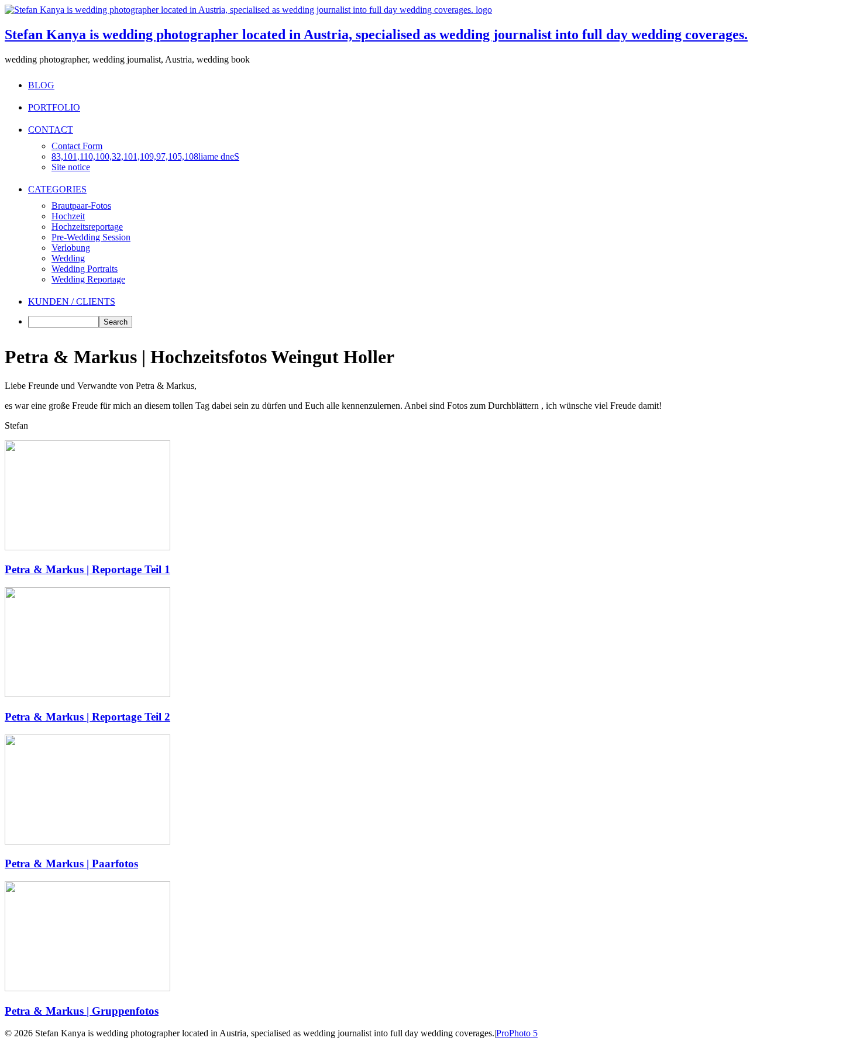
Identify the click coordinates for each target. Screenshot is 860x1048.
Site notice (70, 167)
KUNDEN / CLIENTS (71, 301)
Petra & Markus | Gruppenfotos (82, 1011)
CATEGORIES (57, 189)
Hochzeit (68, 216)
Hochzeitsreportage (87, 227)
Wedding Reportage (88, 279)
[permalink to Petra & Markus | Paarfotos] (87, 841)
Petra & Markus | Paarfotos (71, 863)
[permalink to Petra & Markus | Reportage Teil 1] (87, 547)
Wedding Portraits (84, 269)
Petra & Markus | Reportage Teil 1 (87, 569)
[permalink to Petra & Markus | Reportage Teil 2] (87, 694)
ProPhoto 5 (517, 1033)
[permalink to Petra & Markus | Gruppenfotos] (87, 988)
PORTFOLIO (54, 107)
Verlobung (70, 248)
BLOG (41, 85)
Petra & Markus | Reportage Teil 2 (87, 717)
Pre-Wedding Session (90, 237)
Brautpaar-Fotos (81, 206)
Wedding (68, 258)
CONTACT (50, 130)
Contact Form (76, 146)
